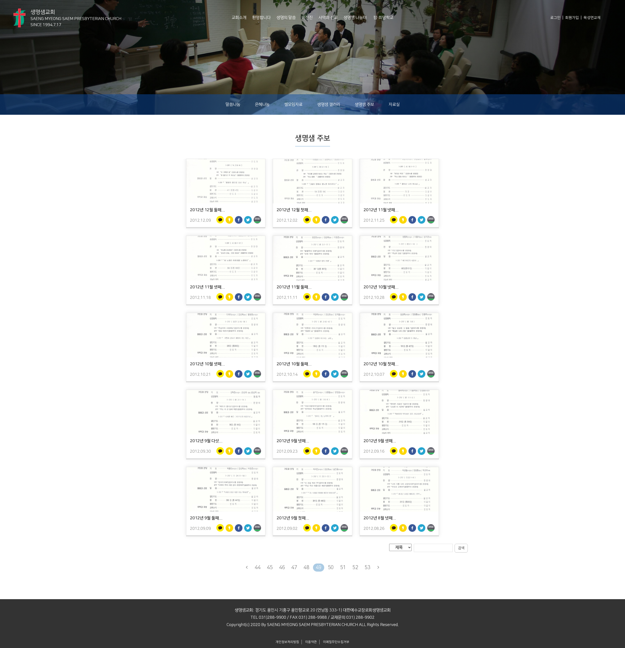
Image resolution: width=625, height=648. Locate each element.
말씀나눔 (233, 104)
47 (294, 567)
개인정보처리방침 (287, 642)
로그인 (555, 18)
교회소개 (239, 17)
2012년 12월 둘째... (207, 210)
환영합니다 (261, 17)
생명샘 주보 (364, 104)
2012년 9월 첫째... (293, 518)
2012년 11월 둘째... (294, 287)
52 (355, 567)
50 (331, 567)
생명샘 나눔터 (355, 17)
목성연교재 (592, 18)
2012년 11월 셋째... (207, 287)
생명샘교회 (76, 16)
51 (343, 567)
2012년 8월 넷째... (380, 518)
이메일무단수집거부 (336, 642)
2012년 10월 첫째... (381, 364)
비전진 (307, 17)
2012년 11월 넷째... (381, 210)
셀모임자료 (293, 104)
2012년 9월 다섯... (206, 441)
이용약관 (311, 642)
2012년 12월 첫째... (294, 210)
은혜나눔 (262, 104)
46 (282, 567)
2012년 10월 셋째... (207, 364)
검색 (461, 548)
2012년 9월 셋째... (380, 441)
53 (367, 567)
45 (270, 567)
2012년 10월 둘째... (294, 364)
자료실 (394, 104)
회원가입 (572, 18)
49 (319, 567)
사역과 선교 (328, 17)
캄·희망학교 (383, 17)
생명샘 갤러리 (328, 104)
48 (306, 567)
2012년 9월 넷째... (293, 441)
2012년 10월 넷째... (381, 287)
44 (257, 567)
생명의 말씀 (286, 17)
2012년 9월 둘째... (206, 518)
